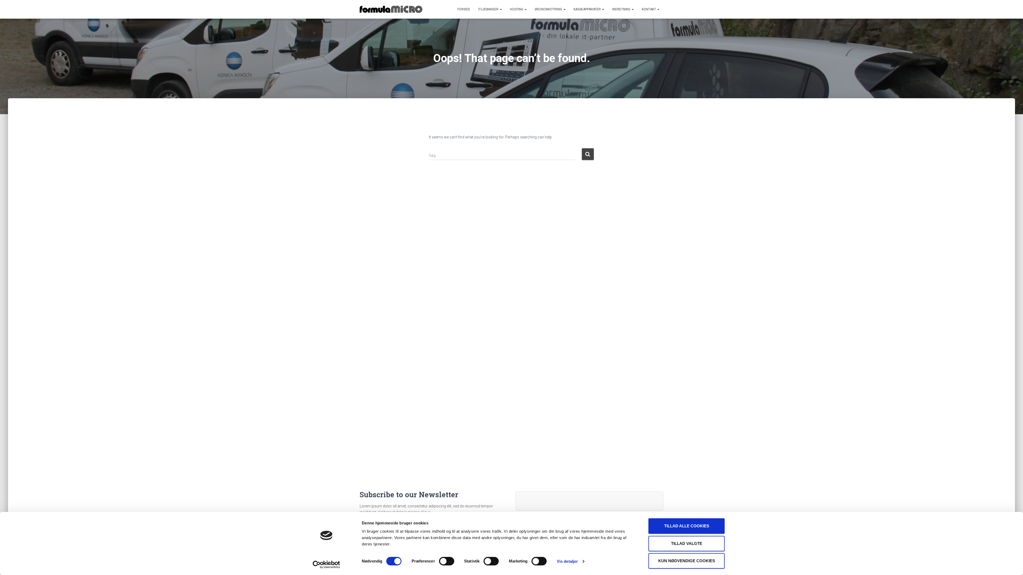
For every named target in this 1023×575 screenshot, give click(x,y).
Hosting (517, 9)
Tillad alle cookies (686, 526)
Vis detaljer (567, 561)
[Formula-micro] (391, 9)
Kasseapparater (588, 9)
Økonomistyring (549, 9)
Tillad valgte (686, 543)
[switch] (446, 561)
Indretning (621, 9)
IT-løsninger (488, 9)
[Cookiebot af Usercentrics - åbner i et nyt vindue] (326, 565)
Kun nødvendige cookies (686, 560)
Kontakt (649, 9)
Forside (463, 9)
